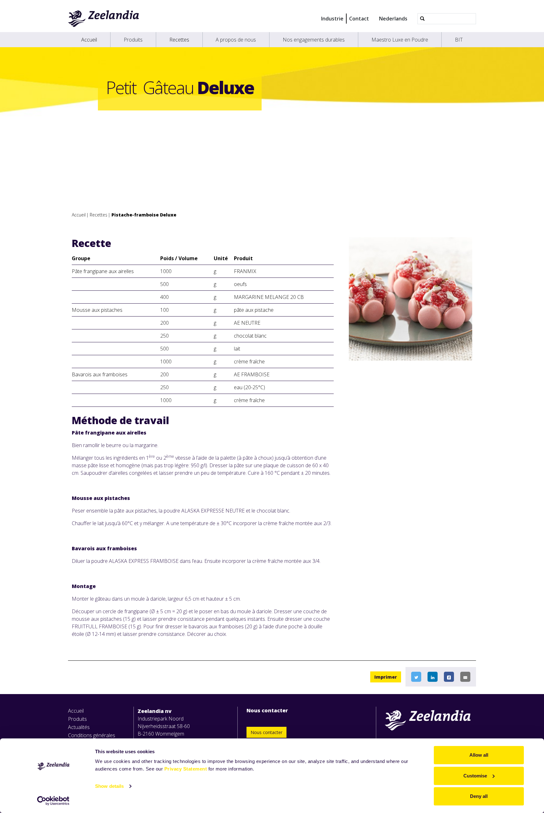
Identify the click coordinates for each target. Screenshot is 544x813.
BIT (459, 39)
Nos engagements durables (314, 39)
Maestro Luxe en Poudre (399, 39)
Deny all (479, 796)
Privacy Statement (185, 768)
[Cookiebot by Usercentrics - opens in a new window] (53, 800)
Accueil (89, 39)
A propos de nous (236, 39)
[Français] (103, 18)
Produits (133, 39)
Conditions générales (91, 735)
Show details (109, 786)
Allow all (478, 755)
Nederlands (393, 18)
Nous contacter (266, 732)
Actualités (79, 727)
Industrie (332, 18)
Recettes (179, 39)
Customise (475, 775)
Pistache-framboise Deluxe (143, 215)
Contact (359, 18)
